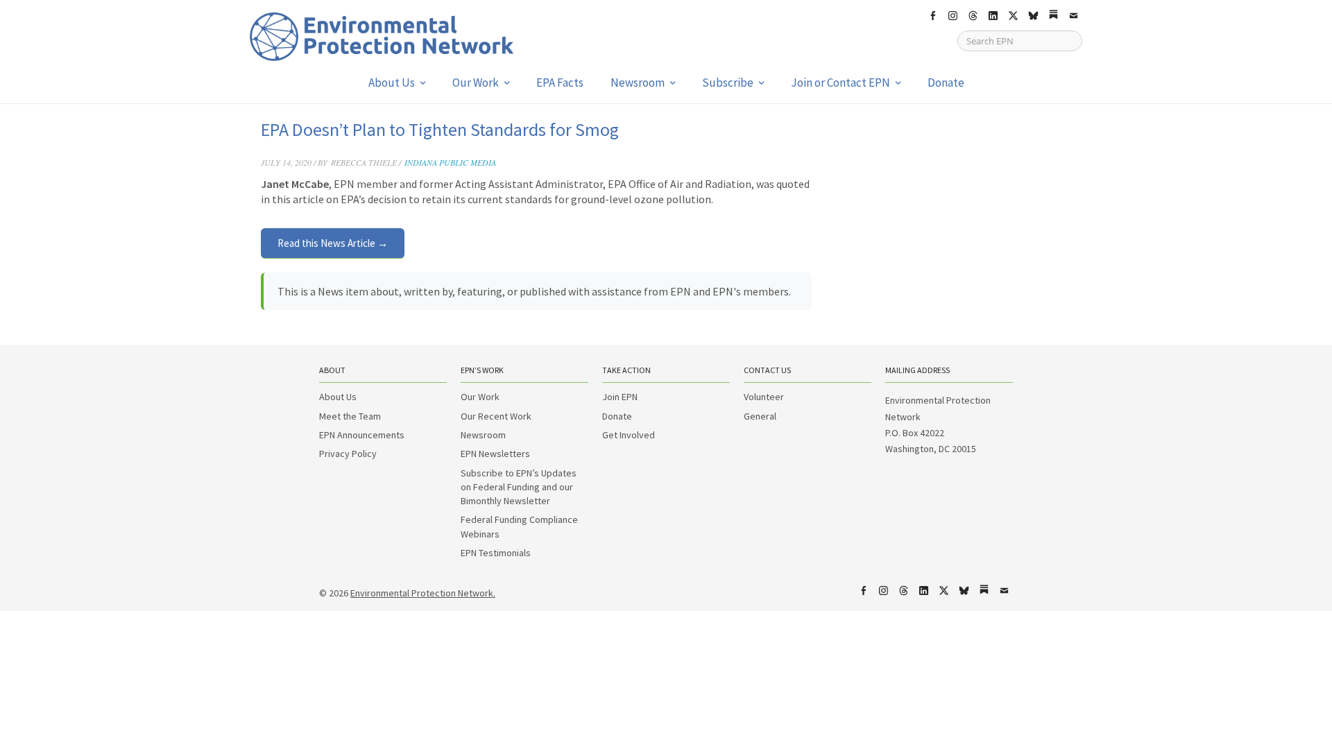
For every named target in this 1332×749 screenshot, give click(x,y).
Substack (1053, 16)
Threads (972, 16)
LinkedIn (992, 16)
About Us (391, 82)
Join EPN (620, 396)
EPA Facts (559, 82)
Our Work (475, 82)
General (760, 416)
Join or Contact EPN (840, 82)
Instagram (952, 16)
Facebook (932, 16)
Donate (946, 82)
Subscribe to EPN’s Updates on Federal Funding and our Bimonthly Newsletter (519, 487)
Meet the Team (350, 416)
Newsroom (637, 82)
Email (1073, 16)
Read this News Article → (333, 243)
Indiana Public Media (450, 162)
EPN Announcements (361, 435)
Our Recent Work (496, 416)
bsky (1033, 16)
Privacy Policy (348, 453)
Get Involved (628, 435)
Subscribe (727, 82)
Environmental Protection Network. (422, 593)
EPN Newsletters (495, 453)
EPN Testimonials (496, 552)
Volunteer (764, 396)
